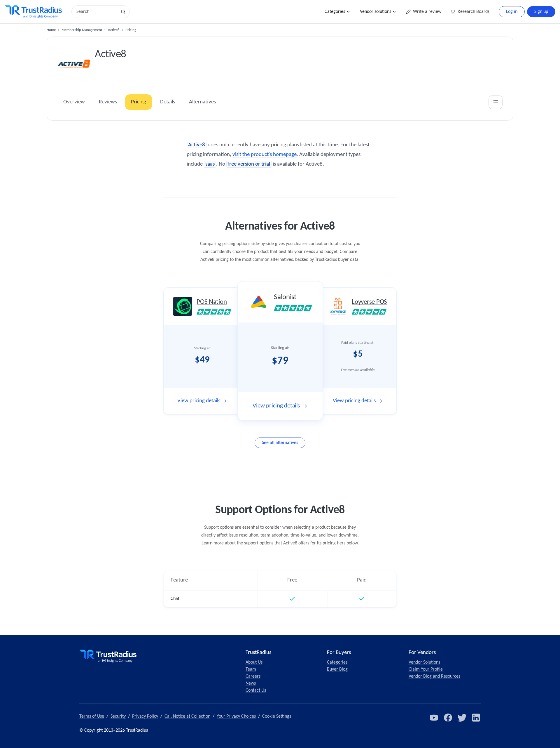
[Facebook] (448, 717)
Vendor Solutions (424, 662)
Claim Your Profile (426, 669)
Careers (253, 676)
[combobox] (96, 12)
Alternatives (202, 102)
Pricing (138, 102)
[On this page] (496, 102)
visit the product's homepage (264, 154)
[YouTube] (434, 717)
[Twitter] (462, 717)
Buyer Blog (337, 669)
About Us (254, 662)
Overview (74, 102)
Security (118, 716)
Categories (335, 11)
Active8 (114, 30)
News (251, 683)
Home (51, 30)
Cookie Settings (276, 716)
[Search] (123, 11)
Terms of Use (91, 716)
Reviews (108, 102)
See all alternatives (280, 442)
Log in (511, 11)
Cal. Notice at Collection (187, 716)
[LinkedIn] (476, 717)
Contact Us (256, 690)
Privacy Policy (145, 716)
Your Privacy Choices (236, 716)
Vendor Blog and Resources (434, 676)
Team (251, 669)
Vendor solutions (375, 11)
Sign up (541, 11)
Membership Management (82, 30)
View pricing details (198, 401)
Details (167, 102)
